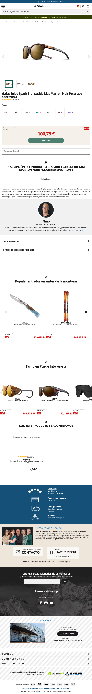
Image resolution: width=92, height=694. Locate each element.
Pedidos (7, 654)
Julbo (5, 90)
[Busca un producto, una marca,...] (88, 12)
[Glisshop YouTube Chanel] (51, 603)
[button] (46, 241)
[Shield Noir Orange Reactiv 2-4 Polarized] (54, 386)
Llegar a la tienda (67, 634)
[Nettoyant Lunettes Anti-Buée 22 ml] (26, 445)
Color (5, 105)
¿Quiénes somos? (14, 659)
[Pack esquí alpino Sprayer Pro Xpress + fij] (66, 306)
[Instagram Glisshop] (46, 603)
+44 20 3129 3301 (65, 552)
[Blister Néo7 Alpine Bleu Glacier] (25, 306)
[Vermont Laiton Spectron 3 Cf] (17, 386)
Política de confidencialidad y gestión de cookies (53, 688)
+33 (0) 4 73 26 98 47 (76, 230)
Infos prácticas (13, 663)
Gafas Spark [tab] (46, 179)
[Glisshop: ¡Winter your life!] (40, 6)
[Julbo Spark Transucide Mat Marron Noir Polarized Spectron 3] (46, 51)
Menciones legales (28, 688)
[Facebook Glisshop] (40, 603)
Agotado (46, 140)
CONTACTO (31, 552)
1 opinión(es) (15, 99)
